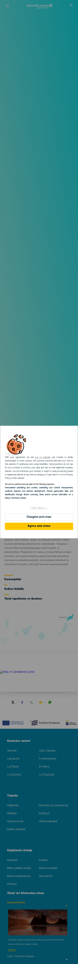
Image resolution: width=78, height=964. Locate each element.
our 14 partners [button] (43, 457)
